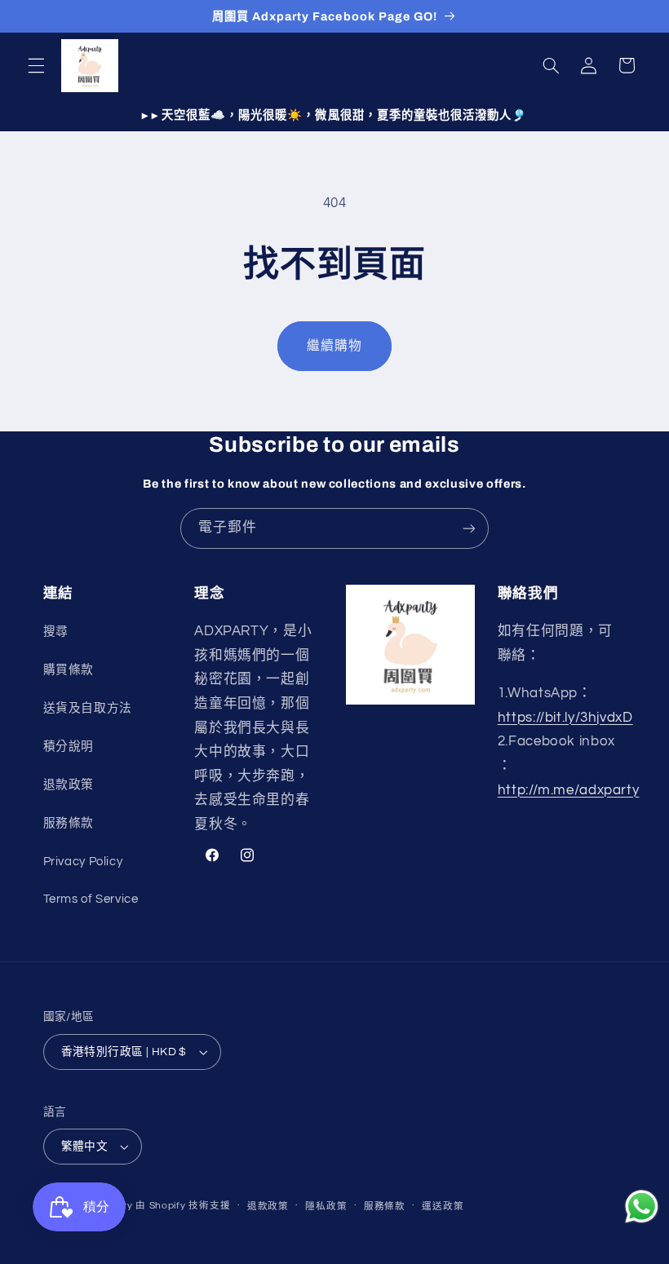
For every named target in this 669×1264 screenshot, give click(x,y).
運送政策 (442, 1206)
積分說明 (69, 746)
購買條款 (69, 670)
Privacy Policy (83, 861)
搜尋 (56, 631)
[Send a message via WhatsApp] (641, 1206)
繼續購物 (334, 345)
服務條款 (69, 823)
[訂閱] (469, 528)
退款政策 (69, 785)
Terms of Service (91, 899)
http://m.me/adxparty (569, 790)
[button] (36, 65)
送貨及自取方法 (87, 708)
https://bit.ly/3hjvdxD (565, 717)
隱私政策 (326, 1206)
